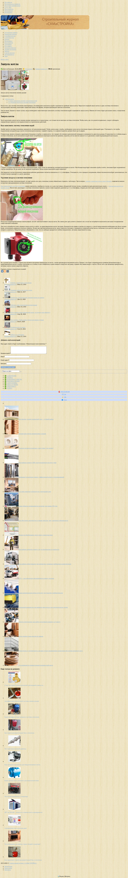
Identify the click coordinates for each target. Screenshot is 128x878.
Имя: (3, 356)
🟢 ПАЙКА (8, 388)
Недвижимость (9, 54)
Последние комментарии (12, 5)
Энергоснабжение (10, 48)
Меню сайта (5, 59)
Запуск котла (9, 99)
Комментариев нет (41, 69)
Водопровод (8, 41)
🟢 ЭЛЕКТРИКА (10, 386)
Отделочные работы (10, 32)
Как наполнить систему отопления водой (22, 101)
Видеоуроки (8, 12)
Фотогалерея (8, 11)
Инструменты (8, 9)
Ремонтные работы (10, 34)
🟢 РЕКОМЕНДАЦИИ (12, 381)
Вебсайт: (3, 363)
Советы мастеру (9, 53)
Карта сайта (8, 868)
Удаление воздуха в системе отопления (22, 102)
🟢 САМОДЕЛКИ (10, 376)
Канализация (8, 43)
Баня (5, 56)
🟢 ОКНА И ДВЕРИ (11, 385)
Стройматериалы (9, 36)
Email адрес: (5, 360)
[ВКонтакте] (2, 271)
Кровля (6, 39)
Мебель (6, 51)
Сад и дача (7, 7)
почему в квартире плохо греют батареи (98, 181)
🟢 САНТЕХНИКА (10, 383)
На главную (8, 2)
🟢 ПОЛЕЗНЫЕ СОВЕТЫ (13, 379)
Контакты (7, 870)
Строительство (9, 37)
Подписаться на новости (12, 4)
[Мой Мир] (8, 271)
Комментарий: (6, 353)
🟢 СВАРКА (8, 377)
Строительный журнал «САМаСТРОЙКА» (23, 863)
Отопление (8, 44)
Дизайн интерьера (10, 49)
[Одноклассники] (5, 271)
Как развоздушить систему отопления (13, 186)
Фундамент (8, 46)
